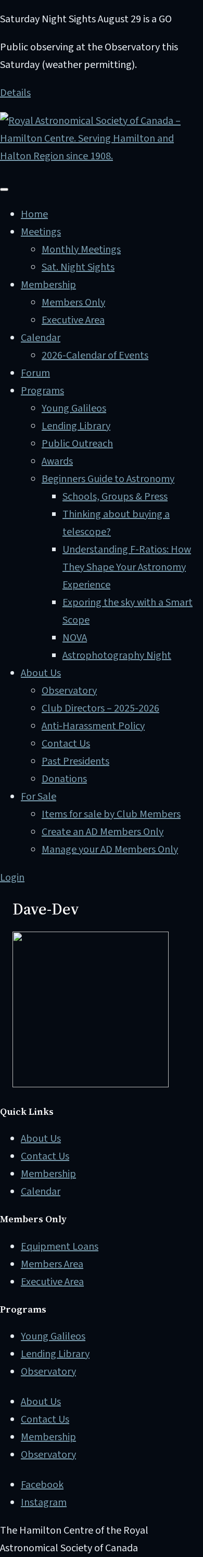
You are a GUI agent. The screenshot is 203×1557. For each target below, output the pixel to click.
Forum (35, 373)
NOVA (74, 638)
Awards (57, 461)
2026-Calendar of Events (95, 355)
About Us (41, 673)
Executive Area (73, 320)
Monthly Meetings (81, 249)
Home (34, 214)
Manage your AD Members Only (110, 849)
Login (12, 877)
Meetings (41, 232)
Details (15, 93)
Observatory (69, 691)
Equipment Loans (59, 1246)
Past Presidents (75, 761)
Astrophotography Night (116, 655)
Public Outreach (77, 443)
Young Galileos (74, 408)
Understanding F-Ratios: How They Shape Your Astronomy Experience (126, 567)
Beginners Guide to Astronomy (108, 479)
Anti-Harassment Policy (93, 726)
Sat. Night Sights (78, 267)
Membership (48, 285)
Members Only (73, 302)
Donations (64, 779)
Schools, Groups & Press (115, 496)
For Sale (38, 796)
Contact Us (66, 743)
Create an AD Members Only (102, 832)
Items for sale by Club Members (111, 814)
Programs (42, 391)
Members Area (52, 1264)
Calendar (40, 338)
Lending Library (76, 426)
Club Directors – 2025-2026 (100, 708)
